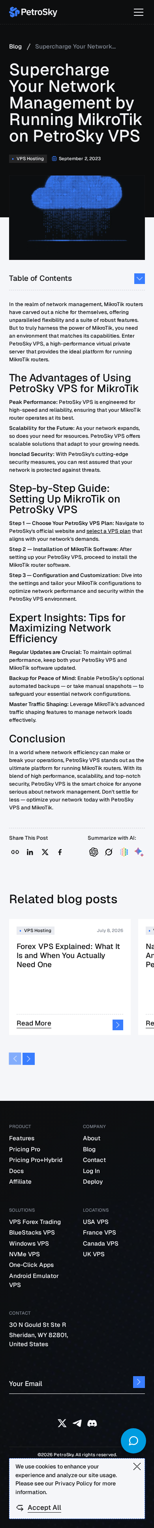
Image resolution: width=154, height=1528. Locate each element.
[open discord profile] (92, 1423)
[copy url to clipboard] (15, 852)
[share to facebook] (60, 852)
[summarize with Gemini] (139, 852)
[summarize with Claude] (124, 852)
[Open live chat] (133, 1440)
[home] (33, 12)
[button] (137, 12)
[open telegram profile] (77, 1423)
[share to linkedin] (30, 852)
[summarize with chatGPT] (94, 852)
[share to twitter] (45, 852)
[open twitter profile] (62, 1423)
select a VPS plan (108, 531)
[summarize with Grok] (109, 852)
